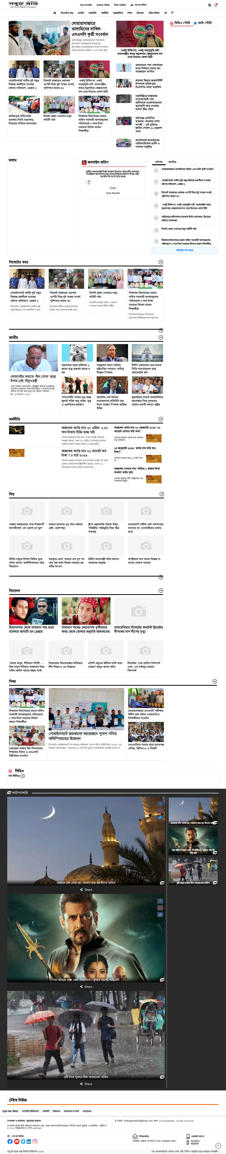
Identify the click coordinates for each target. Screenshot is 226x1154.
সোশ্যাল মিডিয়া (140, 5)
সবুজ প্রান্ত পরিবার (10, 1111)
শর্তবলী (45, 1111)
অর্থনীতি (104, 13)
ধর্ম (165, 13)
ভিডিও (19, 771)
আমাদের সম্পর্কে (71, 1111)
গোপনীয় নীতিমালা (30, 1111)
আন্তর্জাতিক (118, 13)
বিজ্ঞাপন (56, 1111)
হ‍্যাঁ (89, 181)
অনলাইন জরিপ (98, 162)
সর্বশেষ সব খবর (184, 250)
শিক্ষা (130, 13)
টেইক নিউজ (154, 13)
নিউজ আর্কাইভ (120, 5)
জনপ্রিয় (172, 162)
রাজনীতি (93, 13)
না (89, 183)
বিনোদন (140, 13)
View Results (113, 193)
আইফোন (195, 1143)
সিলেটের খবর (67, 13)
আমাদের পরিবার (103, 5)
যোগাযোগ (87, 1111)
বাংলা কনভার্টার (86, 5)
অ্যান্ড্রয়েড (195, 1141)
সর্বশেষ (159, 162)
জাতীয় (81, 13)
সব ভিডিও (14, 776)
